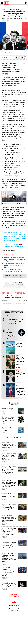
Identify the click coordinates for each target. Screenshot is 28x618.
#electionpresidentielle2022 (14, 236)
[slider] (10, 203)
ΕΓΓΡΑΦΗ (23, 300)
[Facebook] (24, 48)
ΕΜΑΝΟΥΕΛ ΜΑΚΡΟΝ (9, 285)
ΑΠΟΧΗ (5, 287)
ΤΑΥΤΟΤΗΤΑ (14, 595)
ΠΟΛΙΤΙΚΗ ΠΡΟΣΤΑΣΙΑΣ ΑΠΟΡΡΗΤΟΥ (17, 303)
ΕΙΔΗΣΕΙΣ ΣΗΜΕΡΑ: (8, 254)
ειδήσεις (19, 277)
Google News (21, 275)
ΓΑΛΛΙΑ (14, 282)
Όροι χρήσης (6, 608)
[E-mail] (22, 57)
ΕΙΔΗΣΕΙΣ (7, 5)
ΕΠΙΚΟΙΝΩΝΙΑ (14, 597)
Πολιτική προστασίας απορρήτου (17, 608)
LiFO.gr (14, 275)
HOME (2, 5)
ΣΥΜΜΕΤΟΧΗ (21, 287)
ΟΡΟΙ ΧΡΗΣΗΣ (6, 303)
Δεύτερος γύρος (12, 287)
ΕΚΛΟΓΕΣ (20, 282)
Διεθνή (11, 5)
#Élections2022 (11, 232)
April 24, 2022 (19, 246)
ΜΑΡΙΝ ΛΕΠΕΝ (20, 285)
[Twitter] (26, 48)
